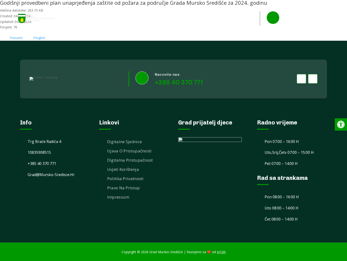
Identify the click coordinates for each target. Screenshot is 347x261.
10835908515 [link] (39, 152)
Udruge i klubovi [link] (165, 9)
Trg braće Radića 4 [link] (44, 141)
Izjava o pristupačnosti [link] (129, 151)
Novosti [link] (115, 9)
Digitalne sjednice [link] (124, 141)
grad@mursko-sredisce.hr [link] (51, 174)
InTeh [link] (221, 252)
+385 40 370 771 (179, 82)
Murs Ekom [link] (198, 9)
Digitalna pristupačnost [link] (130, 160)
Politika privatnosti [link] (125, 178)
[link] (36, 18)
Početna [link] (93, 9)
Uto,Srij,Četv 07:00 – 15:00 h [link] (289, 152)
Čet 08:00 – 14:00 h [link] (281, 219)
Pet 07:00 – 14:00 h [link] (281, 163)
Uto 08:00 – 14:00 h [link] (281, 208)
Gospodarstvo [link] (229, 9)
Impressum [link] (118, 197)
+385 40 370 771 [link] (306, 22)
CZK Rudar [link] (237, 27)
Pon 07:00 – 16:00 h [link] (282, 141)
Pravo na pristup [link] (123, 187)
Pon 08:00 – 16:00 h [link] (282, 196)
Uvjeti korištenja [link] (123, 169)
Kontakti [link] (212, 27)
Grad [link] (134, 9)
